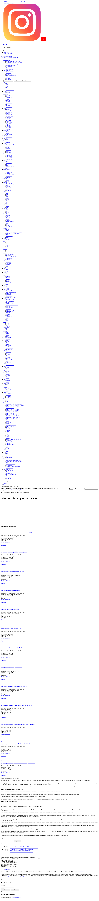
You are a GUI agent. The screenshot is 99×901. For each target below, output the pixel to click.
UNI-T (8, 96)
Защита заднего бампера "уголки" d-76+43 (12, 628)
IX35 (7, 224)
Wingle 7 (8, 186)
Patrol (7, 353)
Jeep (4, 253)
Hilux (7, 421)
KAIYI (5, 272)
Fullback (8, 142)
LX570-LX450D (10, 301)
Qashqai (8, 358)
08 (7, 328)
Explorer (8, 146)
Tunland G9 (9, 156)
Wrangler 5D (9, 259)
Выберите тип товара (79, 488)
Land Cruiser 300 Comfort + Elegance (15, 405)
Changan (5, 94)
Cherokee (8, 255)
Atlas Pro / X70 (10, 174)
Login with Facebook (5, 889)
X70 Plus (8, 263)
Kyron (7, 384)
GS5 (7, 164)
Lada (4, 285)
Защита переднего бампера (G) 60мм (10, 590)
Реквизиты (9, 74)
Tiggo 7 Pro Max (10, 124)
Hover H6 (8, 190)
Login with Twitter (14, 889)
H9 (7, 195)
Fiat (4, 140)
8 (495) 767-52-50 (7, 52)
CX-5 (7, 333)
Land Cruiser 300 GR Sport (12, 406)
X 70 (7, 324)
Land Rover (6, 289)
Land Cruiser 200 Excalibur (12, 410)
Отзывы (8, 77)
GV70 (7, 180)
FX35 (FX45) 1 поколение (12, 233)
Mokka (8, 369)
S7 (7, 168)
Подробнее (3, 545)
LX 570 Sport (9, 311)
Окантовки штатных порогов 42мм (10, 609)
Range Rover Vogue (11, 292)
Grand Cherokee (10, 254)
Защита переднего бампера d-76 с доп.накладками (14, 552)
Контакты (8, 73)
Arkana (8, 375)
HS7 (7, 211)
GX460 (8, 302)
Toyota (5, 402)
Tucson (8, 220)
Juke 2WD (8, 362)
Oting (4, 370)
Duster (7, 378)
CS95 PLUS (9, 105)
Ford (4, 143)
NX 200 (8, 306)
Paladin (8, 371)
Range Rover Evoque (11, 297)
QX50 (7, 230)
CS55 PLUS (9, 100)
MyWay (8, 326)
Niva (4, 363)
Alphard (8, 432)
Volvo (4, 445)
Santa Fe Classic (10, 226)
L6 (7, 318)
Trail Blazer (9, 134)
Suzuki (5, 387)
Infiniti (5, 228)
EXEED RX (9, 113)
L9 (7, 320)
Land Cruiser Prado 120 (11, 418)
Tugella (8, 173)
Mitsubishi (5, 340)
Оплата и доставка (11, 75)
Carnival (8, 281)
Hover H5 (8, 189)
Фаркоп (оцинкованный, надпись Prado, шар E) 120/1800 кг (16, 705)
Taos (7, 435)
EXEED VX (9, 112)
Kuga (7, 147)
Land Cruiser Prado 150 (11, 414)
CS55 (7, 99)
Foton (4, 153)
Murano (8, 355)
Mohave (8, 276)
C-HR (7, 427)
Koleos (8, 376)
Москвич (5, 456)
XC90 (7, 447)
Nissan (5, 350)
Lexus (4, 298)
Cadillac (5, 91)
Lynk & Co (6, 327)
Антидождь (9, 66)
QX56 (7, 234)
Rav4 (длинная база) (11, 425)
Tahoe (7, 133)
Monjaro (8, 177)
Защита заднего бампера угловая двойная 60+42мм (14, 686)
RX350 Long (9, 303)
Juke (7, 361)
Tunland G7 (9, 155)
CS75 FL (8, 101)
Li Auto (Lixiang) (7, 316)
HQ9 (7, 212)
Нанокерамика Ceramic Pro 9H (13, 61)
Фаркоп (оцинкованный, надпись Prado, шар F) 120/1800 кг (16, 743)
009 (7, 455)
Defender (8, 294)
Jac (4, 241)
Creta (7, 219)
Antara (7, 367)
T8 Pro (8, 245)
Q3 (7, 86)
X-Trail (8, 354)
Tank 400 (8, 396)
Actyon (8, 385)
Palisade (8, 215)
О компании (9, 78)
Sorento (8, 277)
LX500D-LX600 (10, 299)
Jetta (4, 268)
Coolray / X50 (9, 172)
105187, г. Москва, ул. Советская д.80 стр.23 (14, 1)
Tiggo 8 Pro (9, 126)
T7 (7, 400)
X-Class (8, 339)
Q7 (7, 83)
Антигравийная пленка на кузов (14, 62)
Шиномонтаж (9, 69)
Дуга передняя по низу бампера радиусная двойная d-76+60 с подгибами (19, 532)
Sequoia (8, 428)
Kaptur (8, 374)
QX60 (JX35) (9, 236)
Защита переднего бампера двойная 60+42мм (12, 571)
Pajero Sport (9, 342)
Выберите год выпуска (63, 488)
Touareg (8, 438)
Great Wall (5, 182)
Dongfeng (5, 138)
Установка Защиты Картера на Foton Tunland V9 (21, 852)
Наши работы (9, 71)
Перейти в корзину (16, 897)
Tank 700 (8, 397)
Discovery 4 (9, 296)
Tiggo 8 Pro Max (10, 127)
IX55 (7, 225)
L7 (7, 319)
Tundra (8, 430)
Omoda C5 (8, 109)
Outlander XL (9, 349)
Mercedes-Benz (7, 337)
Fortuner (8, 419)
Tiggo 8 (8, 125)
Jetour (4, 260)
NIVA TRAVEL (10, 365)
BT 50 (7, 332)
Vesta (7, 288)
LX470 (8, 315)
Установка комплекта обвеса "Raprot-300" (20, 850)
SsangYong (6, 383)
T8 (7, 401)
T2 (7, 266)
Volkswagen (6, 434)
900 (7, 329)
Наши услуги (6, 60)
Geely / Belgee (6, 169)
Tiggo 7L (8, 121)
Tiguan (8, 443)
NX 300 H (8, 309)
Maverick (8, 152)
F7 (7, 197)
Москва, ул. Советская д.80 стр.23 (13, 490)
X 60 (7, 323)
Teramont (8, 440)
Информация (6, 70)
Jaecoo (5, 249)
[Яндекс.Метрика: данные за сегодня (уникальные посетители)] (5, 869)
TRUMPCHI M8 (10, 167)
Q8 (7, 87)
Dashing (8, 264)
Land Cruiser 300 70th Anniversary (14, 404)
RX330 (8, 312)
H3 (7, 193)
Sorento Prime (9, 283)
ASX (7, 346)
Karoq (7, 382)
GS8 (7, 165)
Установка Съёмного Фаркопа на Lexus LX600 (21, 849)
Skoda (4, 379)
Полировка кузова (10, 65)
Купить (2, 542)
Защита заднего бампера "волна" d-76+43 (11, 647)
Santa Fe (8, 217)
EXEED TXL (9, 116)
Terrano (8, 357)
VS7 (7, 271)
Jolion (7, 198)
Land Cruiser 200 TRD (11, 412)
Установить (7, 542)
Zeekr (4, 452)
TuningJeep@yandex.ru (8, 3)
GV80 (7, 181)
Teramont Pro (9, 441)
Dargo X (8, 200)
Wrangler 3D (9, 258)
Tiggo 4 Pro (9, 117)
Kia (4, 275)
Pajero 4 (8, 341)
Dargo (7, 199)
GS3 (7, 161)
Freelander (8, 293)
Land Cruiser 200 (10, 408)
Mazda (5, 331)
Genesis (5, 178)
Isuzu (4, 238)
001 (7, 453)
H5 (7, 203)
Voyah (4, 449)
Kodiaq (8, 380)
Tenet (4, 398)
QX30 (7, 229)
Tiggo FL (8, 120)
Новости (8, 79)
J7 (6, 250)
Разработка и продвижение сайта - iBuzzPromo (17, 876)
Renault (5, 372)
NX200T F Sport (10, 310)
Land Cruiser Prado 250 (11, 413)
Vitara (7, 388)
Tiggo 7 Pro (9, 122)
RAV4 (7, 423)
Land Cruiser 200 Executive (12, 409)
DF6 (7, 139)
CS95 (7, 104)
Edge (7, 151)
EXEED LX (9, 114)
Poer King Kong (10, 183)
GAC (4, 160)
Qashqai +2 (9, 359)
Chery (4, 108)
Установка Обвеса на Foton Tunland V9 (19, 846)
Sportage (8, 279)
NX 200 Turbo (9, 307)
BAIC (4, 88)
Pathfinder (8, 352)
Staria (7, 216)
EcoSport (8, 150)
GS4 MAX (9, 163)
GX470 (8, 314)
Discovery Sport (10, 290)
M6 (7, 202)
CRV (7, 206)
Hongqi (5, 208)
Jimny (7, 391)
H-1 (7, 223)
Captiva (8, 131)
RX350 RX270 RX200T (12, 305)
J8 (6, 251)
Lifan (4, 322)
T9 (7, 246)
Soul (7, 284)
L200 (7, 344)
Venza (7, 431)
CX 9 (7, 336)
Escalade (8, 92)
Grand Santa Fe (10, 221)
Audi (4, 82)
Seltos (7, 280)
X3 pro (8, 273)
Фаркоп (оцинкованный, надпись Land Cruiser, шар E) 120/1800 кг (18, 763)
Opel (4, 366)
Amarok (8, 436)
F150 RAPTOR (10, 144)
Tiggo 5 (8, 118)
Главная (5, 483)
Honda (5, 204)
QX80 (7, 237)
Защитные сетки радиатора (13, 67)
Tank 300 (8, 393)
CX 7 (7, 335)
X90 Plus (8, 262)
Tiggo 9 (8, 129)
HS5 (7, 210)
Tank (4, 392)
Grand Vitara (9, 389)
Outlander (8, 345)
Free (7, 451)
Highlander (9, 422)
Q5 (7, 84)
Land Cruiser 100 (10, 426)
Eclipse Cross (9, 348)
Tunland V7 (9, 157)
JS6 (7, 243)
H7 (7, 194)
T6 (7, 247)
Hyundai (5, 213)
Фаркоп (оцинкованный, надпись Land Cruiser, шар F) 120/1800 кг (18, 724)
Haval (4, 191)
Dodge (5, 135)
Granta (7, 286)
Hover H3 (8, 187)
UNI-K (8, 95)
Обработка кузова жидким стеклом (15, 64)
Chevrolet (5, 130)
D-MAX (8, 240)
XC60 (7, 448)
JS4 (7, 242)
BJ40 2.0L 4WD (10, 90)
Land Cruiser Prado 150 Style (13, 415)
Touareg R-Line (10, 444)
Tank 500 (8, 395)
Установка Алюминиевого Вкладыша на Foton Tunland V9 (24, 848)
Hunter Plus (9, 107)
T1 (7, 267)
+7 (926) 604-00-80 (8, 53)
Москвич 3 (9, 457)
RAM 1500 (9, 137)
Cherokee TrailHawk (11, 256)
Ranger (8, 148)
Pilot (7, 207)
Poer (7, 185)
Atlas (7, 170)
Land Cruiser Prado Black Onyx (13, 417)
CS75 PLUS (9, 103)
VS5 (7, 269)
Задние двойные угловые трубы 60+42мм (11, 667)
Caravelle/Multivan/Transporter (13, 439)
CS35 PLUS (9, 97)
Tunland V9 (9, 159)
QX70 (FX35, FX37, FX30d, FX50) (14, 232)
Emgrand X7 (9, 176)
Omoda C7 (8, 110)
